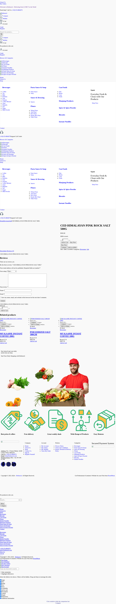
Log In (2, 553)
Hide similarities (6, 572)
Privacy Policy (59, 446)
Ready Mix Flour (36, 115)
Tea (3, 93)
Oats (3, 98)
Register (2, 28)
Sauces (33, 102)
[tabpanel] (58, 519)
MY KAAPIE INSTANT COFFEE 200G (11, 334)
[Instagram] (8, 464)
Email (2, 294)
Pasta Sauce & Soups (80, 448)
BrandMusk (111, 475)
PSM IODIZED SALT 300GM (40, 333)
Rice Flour (34, 113)
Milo (3, 95)
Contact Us (28, 451)
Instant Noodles (7, 68)
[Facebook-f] (3, 464)
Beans (60, 93)
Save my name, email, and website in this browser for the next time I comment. (24, 297)
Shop (26, 449)
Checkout (7, 565)
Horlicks (4, 96)
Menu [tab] (2, 503)
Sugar (4, 108)
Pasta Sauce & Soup (9, 71)
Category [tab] (3, 506)
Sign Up (2, 552)
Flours (5, 66)
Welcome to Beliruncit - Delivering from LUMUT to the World (18, 7)
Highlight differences (7, 574)
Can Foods (6, 64)
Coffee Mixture (6, 101)
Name (2, 290)
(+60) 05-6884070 (17, 10)
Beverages (6, 61)
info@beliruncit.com (11, 456)
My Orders (3, 4)
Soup (32, 93)
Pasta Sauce (34, 91)
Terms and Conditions (61, 448)
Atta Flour (34, 112)
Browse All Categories (6, 58)
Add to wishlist (72, 247)
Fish (60, 91)
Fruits (60, 96)
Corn (60, 95)
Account (6, 567)
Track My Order (46, 451)
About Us (3, 2)
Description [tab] (3, 251)
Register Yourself (30, 454)
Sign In (27, 452)
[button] (3, 343)
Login (1, 27)
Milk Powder (6, 110)
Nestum (4, 100)
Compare (63, 247)
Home (2, 221)
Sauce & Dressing (8, 73)
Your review (4, 287)
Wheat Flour (34, 110)
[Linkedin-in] (14, 464)
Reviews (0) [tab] (10, 251)
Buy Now (73, 242)
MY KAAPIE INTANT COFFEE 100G (70, 334)
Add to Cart (64, 242)
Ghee (3, 103)
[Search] (1, 34)
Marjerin (4, 105)
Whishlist (6, 562)
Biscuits (5, 63)
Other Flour (34, 117)
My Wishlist (44, 449)
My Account (44, 446)
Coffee (4, 91)
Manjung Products (8, 69)
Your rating (4, 271)
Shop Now (95, 103)
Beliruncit (19, 475)
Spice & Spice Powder (9, 74)
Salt (3, 106)
